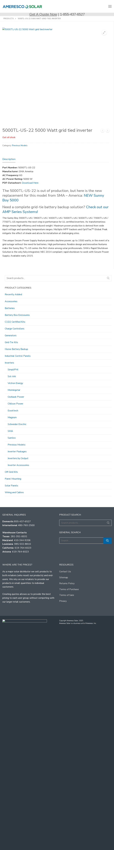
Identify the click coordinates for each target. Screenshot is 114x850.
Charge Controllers (14, 328)
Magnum (12, 417)
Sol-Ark (12, 376)
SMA (10, 431)
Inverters (9, 362)
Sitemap (63, 577)
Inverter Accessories (18, 465)
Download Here (30, 182)
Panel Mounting (13, 478)
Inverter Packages (17, 451)
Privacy (63, 601)
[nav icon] (110, 6)
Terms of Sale (66, 595)
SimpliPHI (13, 369)
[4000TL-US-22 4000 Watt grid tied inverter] (102, 131)
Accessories (11, 301)
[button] (104, 32)
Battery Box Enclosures (17, 315)
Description (8, 159)
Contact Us (65, 571)
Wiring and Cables (14, 492)
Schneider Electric (17, 424)
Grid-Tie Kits (11, 342)
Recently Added (13, 294)
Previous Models (19, 145)
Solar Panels (11, 485)
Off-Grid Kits (11, 472)
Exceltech (13, 410)
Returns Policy (67, 583)
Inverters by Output (18, 458)
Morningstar (14, 390)
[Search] (108, 278)
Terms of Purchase (69, 589)
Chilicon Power (15, 403)
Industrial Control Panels (18, 356)
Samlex (12, 438)
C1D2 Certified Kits (15, 321)
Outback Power (16, 396)
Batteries (10, 308)
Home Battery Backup (16, 349)
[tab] (8, 159)
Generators (10, 335)
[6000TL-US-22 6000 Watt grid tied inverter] (107, 131)
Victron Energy (15, 383)
